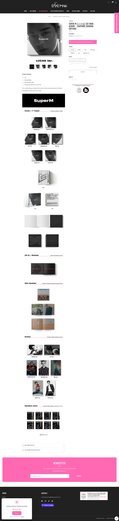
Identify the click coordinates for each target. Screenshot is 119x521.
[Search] (108, 2)
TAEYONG (92, 49)
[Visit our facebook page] (42, 501)
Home (25, 11)
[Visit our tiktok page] (49, 501)
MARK (79, 49)
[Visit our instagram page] (45, 501)
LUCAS (72, 49)
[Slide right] (60, 67)
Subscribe (79, 476)
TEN (85, 49)
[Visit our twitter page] (52, 501)
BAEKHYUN (86, 53)
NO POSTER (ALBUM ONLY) (77, 59)
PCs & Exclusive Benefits (57, 11)
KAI (79, 53)
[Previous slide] (25, 41)
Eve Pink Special (43, 11)
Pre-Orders (33, 11)
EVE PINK (92, 11)
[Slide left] (27, 67)
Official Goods (76, 11)
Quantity (71, 77)
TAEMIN (72, 53)
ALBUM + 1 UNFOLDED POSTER (78, 63)
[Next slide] (62, 41)
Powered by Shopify (100, 518)
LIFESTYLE (85, 11)
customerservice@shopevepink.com (50, 497)
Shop (68, 11)
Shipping (71, 35)
